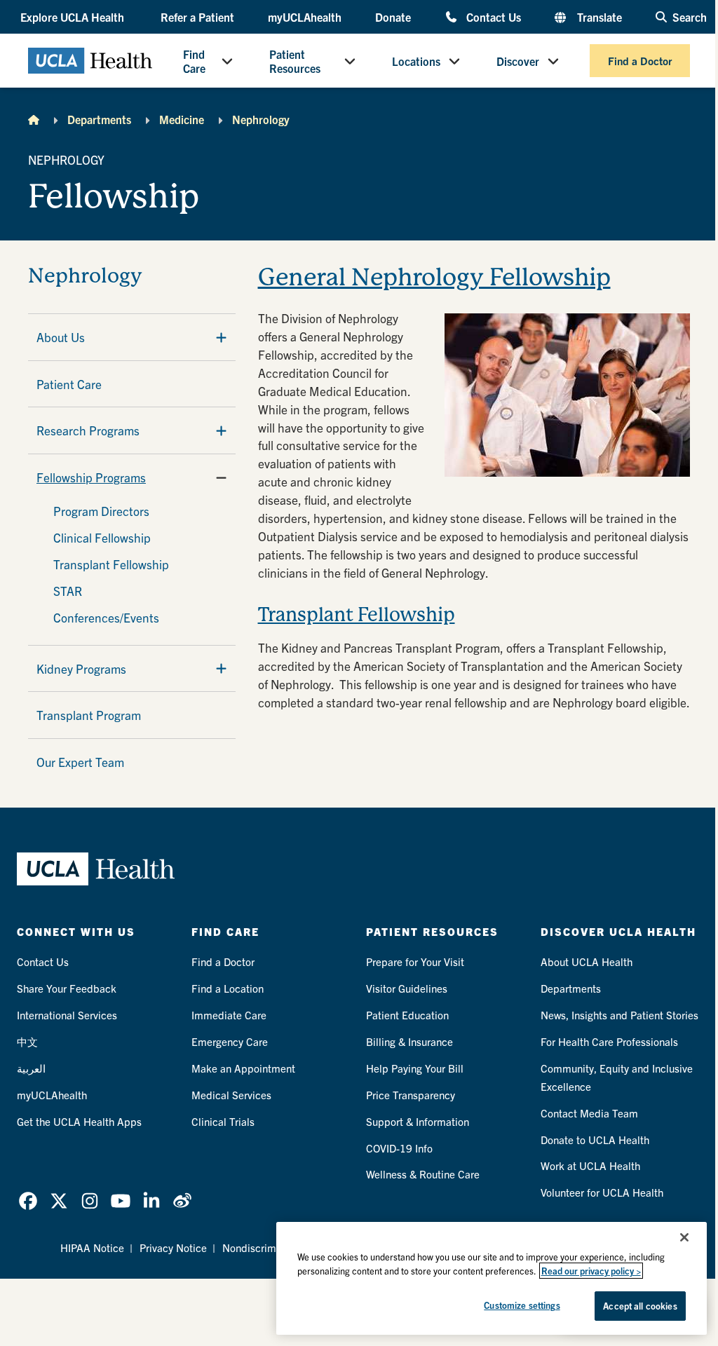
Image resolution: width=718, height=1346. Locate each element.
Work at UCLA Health (590, 1165)
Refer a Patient (197, 17)
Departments (99, 119)
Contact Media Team (589, 1113)
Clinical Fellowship (102, 537)
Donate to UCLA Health (595, 1139)
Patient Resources (294, 61)
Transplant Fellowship (111, 564)
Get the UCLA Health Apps (79, 1121)
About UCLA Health (586, 961)
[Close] (684, 1237)
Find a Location (227, 988)
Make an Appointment (243, 1068)
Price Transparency (410, 1094)
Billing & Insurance (409, 1041)
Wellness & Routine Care (423, 1174)
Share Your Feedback (66, 988)
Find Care (194, 61)
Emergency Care (229, 1041)
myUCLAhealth (304, 17)
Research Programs (88, 430)
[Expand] (221, 337)
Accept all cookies (640, 1306)
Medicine (181, 119)
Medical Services (231, 1094)
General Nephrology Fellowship (434, 277)
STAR (67, 590)
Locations (416, 61)
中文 (27, 1041)
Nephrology (261, 119)
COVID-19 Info (399, 1148)
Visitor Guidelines (406, 988)
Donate (393, 17)
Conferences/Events (106, 617)
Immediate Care (228, 1014)
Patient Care (69, 383)
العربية (31, 1068)
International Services (67, 1014)
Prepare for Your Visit (415, 961)
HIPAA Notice (92, 1247)
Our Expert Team (80, 761)
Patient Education (407, 1014)
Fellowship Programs (91, 477)
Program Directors (101, 510)
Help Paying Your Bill (414, 1068)
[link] (28, 1201)
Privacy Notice (173, 1247)
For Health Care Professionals (609, 1041)
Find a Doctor (640, 60)
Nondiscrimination (265, 1247)
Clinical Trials (223, 1121)
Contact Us (493, 16)
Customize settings (522, 1305)
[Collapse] (221, 477)
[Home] (33, 119)
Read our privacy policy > (591, 1271)
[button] (73, 17)
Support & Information (417, 1121)
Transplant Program (88, 714)
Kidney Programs (81, 668)
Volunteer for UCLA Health (602, 1192)
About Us (60, 336)
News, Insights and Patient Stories (619, 1014)
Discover (517, 61)
